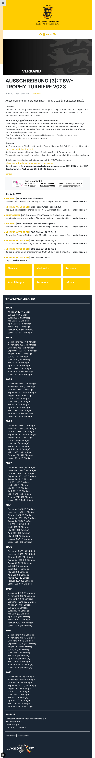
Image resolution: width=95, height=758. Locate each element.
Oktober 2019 (14, 599)
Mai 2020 (12, 572)
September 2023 (16, 434)
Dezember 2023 (15, 425)
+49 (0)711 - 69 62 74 (18, 727)
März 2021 (13, 536)
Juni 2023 (12, 443)
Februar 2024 (14, 413)
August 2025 (14, 353)
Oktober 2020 (14, 557)
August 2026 (14, 312)
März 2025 (13, 368)
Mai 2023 (12, 446)
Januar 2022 (14, 500)
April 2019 (12, 616)
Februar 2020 (14, 581)
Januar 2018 (13, 667)
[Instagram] (44, 34)
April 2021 (12, 533)
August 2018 (14, 646)
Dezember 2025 (15, 342)
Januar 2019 (13, 625)
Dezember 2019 (15, 593)
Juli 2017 (12, 691)
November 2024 (15, 386)
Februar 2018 (14, 664)
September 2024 (16, 392)
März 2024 (13, 410)
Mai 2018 (12, 655)
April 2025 (13, 365)
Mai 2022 (12, 488)
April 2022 (13, 491)
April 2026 (13, 323)
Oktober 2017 (14, 682)
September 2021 (15, 518)
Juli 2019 (12, 608)
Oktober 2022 (14, 473)
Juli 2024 (12, 398)
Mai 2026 (12, 320)
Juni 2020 (12, 569)
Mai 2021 (12, 530)
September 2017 (15, 685)
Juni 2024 (12, 401)
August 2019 (14, 605)
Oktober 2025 (14, 347)
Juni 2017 (12, 694)
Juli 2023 (12, 440)
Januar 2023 (14, 458)
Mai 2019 (12, 613)
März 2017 (13, 703)
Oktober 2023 (14, 431)
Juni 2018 (12, 652)
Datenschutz (23, 735)
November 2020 (15, 554)
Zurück (8, 174)
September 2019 (15, 602)
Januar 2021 (13, 542)
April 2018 (12, 658)
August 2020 (14, 563)
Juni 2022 (12, 485)
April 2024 (13, 407)
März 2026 (13, 326)
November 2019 (15, 596)
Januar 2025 (14, 374)
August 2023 (14, 437)
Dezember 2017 (15, 676)
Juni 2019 (12, 611)
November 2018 (15, 638)
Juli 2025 (12, 356)
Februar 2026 (14, 329)
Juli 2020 (12, 566)
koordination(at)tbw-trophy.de (19, 149)
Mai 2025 (12, 362)
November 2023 (15, 428)
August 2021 (14, 521)
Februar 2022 (14, 497)
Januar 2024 (14, 416)
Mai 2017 (12, 697)
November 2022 (15, 470)
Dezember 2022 (15, 467)
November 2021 (15, 512)
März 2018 (13, 661)
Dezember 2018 (15, 635)
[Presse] (54, 34)
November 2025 (15, 345)
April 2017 (12, 700)
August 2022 (14, 479)
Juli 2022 (12, 482)
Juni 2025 (12, 359)
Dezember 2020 (15, 551)
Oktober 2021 (14, 515)
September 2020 (16, 560)
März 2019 (13, 619)
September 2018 (15, 643)
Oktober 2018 (14, 640)
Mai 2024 (12, 404)
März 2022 (13, 494)
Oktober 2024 (14, 389)
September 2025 (16, 350)
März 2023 (13, 452)
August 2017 (14, 688)
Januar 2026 (14, 332)
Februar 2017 (14, 706)
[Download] (51, 34)
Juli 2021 (12, 524)
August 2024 (14, 395)
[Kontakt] (47, 34)
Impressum (10, 735)
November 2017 (15, 679)
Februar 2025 (14, 371)
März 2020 (13, 578)
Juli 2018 (12, 649)
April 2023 (13, 449)
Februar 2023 (14, 455)
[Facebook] (40, 34)
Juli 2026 (12, 315)
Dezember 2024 (15, 383)
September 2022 (16, 476)
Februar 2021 (14, 539)
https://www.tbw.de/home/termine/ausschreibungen (29, 163)
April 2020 (13, 575)
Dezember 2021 (15, 509)
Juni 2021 (12, 527)
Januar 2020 (14, 584)
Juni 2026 (12, 318)
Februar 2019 (14, 622)
